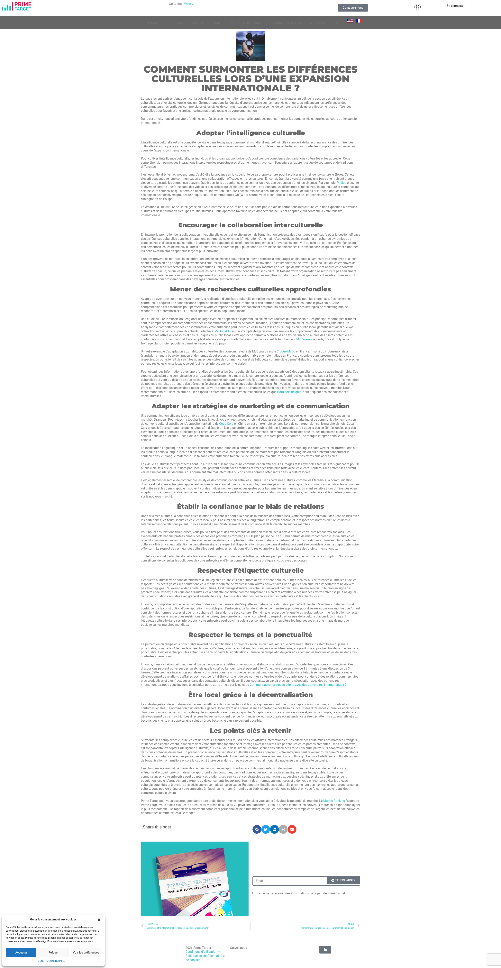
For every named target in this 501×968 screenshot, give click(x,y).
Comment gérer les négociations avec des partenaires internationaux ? (298, 685)
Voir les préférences (86, 952)
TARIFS (218, 23)
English (351, 21)
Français (360, 21)
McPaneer (303, 339)
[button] (99, 920)
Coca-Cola (226, 423)
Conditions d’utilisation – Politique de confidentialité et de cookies (205, 956)
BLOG (337, 23)
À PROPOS (317, 23)
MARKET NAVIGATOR (287, 23)
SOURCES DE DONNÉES (248, 23)
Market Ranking (334, 801)
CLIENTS (199, 23)
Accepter (21, 952)
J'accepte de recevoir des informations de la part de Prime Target (300, 893)
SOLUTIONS (177, 23)
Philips (341, 183)
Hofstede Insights (289, 392)
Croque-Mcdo (286, 351)
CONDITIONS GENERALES (51, 961)
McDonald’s (222, 331)
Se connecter (455, 6)
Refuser (54, 952)
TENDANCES (152, 23)
